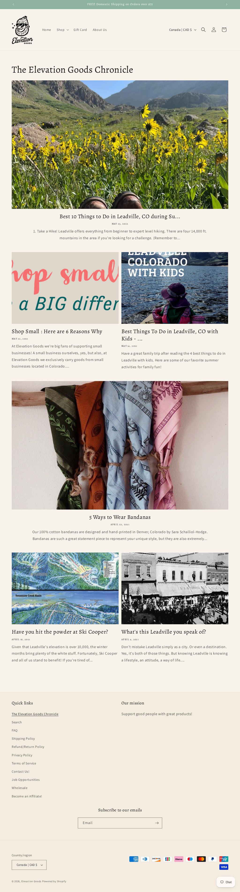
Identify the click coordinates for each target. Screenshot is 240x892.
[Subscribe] (157, 822)
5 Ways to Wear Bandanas (120, 517)
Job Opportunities (26, 780)
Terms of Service (24, 763)
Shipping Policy (23, 738)
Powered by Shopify (54, 881)
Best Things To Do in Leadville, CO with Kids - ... (169, 335)
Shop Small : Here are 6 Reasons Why (57, 331)
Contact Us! (21, 771)
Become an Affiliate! (27, 796)
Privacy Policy (22, 755)
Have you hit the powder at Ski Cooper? (60, 631)
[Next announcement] (226, 4)
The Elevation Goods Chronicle (35, 714)
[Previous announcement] (13, 4)
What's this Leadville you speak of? (163, 631)
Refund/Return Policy (28, 747)
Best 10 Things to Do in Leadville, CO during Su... (120, 216)
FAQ (15, 730)
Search (17, 722)
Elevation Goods (31, 881)
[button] (62, 30)
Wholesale (19, 788)
